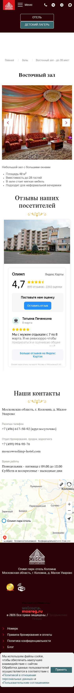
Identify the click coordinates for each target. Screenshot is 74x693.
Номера (12, 628)
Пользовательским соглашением (25, 682)
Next (66, 122)
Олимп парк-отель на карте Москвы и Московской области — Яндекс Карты (38, 364)
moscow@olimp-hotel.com (21, 451)
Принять (61, 669)
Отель (37, 17)
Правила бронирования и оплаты (29, 634)
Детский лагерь (37, 24)
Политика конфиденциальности (29, 641)
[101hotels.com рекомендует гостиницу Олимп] (48, 589)
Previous (8, 122)
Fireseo (37, 619)
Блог (10, 647)
